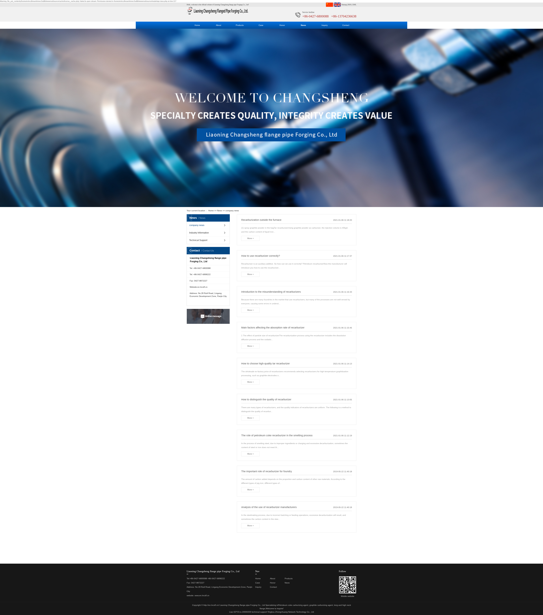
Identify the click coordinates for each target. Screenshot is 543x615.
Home (197, 25)
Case (261, 25)
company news (232, 210)
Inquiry (325, 25)
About (218, 25)
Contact (345, 25)
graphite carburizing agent (321, 605)
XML (354, 5)
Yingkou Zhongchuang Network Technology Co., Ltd (291, 612)
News (303, 25)
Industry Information (199, 233)
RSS (349, 5)
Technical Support (198, 240)
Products (240, 25)
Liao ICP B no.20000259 (240, 612)
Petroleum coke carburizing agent (293, 605)
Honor (282, 25)
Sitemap (344, 5)
